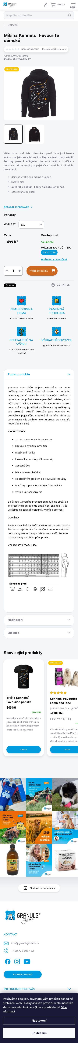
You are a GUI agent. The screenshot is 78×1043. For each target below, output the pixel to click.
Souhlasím (39, 1033)
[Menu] (73, 5)
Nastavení (39, 1021)
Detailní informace (16, 207)
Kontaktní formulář (22, 974)
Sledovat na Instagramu (42, 888)
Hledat (69, 15)
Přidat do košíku (38, 270)
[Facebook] (7, 961)
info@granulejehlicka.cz (25, 943)
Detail (23, 749)
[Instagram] (16, 961)
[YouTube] (27, 961)
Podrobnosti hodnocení (54, 49)
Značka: (17, 59)
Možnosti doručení (54, 259)
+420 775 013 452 (22, 950)
